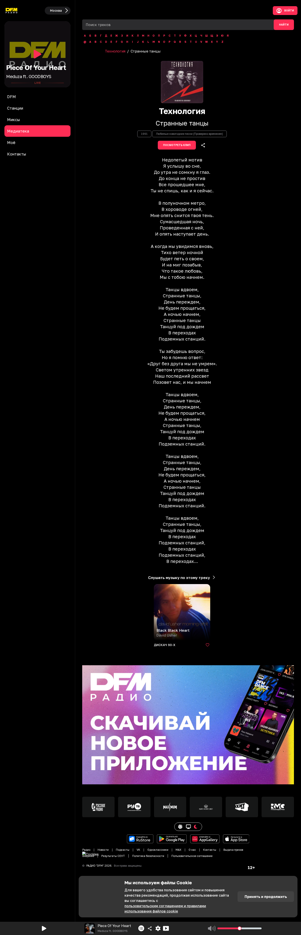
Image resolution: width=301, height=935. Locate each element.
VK (138, 849)
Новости (103, 849)
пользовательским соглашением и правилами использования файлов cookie (165, 908)
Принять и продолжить (266, 896)
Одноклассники (157, 849)
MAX (178, 849)
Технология (115, 51)
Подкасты (122, 849)
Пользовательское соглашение (191, 856)
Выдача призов (233, 849)
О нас (192, 849)
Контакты (209, 849)
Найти (284, 24)
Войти (289, 10)
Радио (86, 849)
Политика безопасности (148, 856)
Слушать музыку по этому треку (179, 577)
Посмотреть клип (177, 145)
